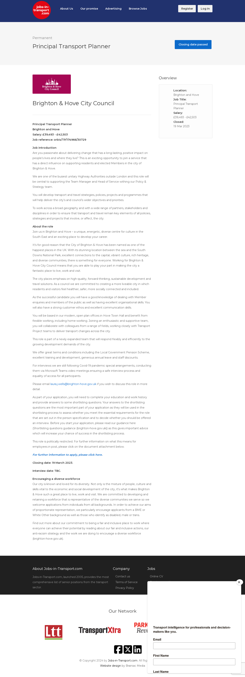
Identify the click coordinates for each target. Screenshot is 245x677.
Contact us (122, 576)
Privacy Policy (124, 588)
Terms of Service (126, 582)
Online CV (156, 576)
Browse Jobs (138, 8)
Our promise (89, 8)
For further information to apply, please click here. (67, 454)
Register (187, 8)
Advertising (113, 8)
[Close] (239, 582)
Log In (205, 8)
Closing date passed (193, 44)
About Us (66, 8)
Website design (110, 665)
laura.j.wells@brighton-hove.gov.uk (73, 384)
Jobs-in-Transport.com (122, 660)
